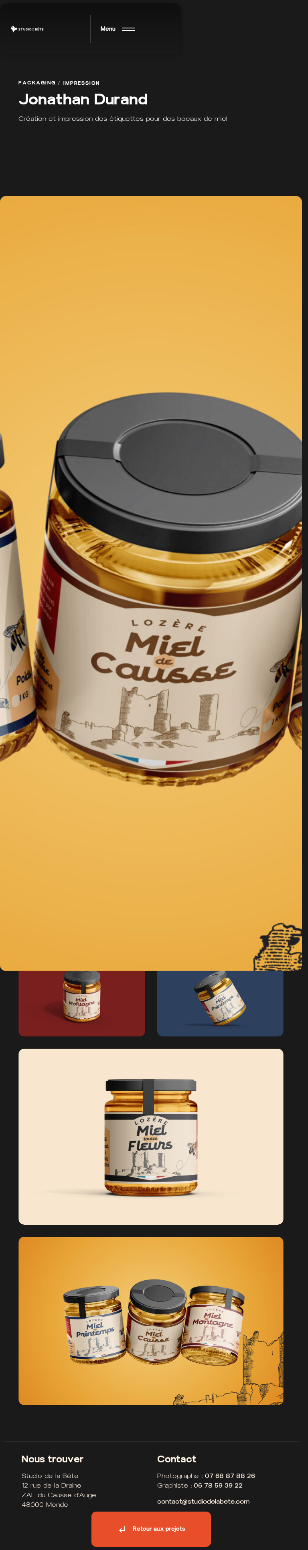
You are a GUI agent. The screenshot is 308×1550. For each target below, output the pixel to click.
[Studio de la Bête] (27, 29)
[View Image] (81, 995)
